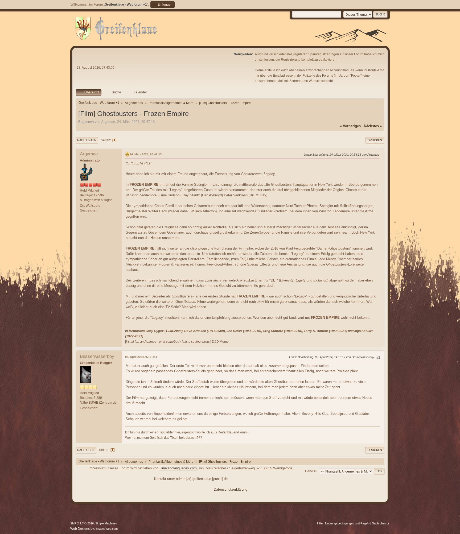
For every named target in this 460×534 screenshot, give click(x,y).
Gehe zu (311, 471)
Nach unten (86, 140)
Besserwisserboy (97, 356)
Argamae (89, 153)
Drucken (375, 140)
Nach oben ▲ (381, 523)
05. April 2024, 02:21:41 (141, 356)
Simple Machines (106, 523)
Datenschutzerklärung (230, 489)
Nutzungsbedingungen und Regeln (347, 523)
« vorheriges (350, 126)
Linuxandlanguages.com (178, 468)
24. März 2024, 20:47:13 (146, 154)
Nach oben (86, 450)
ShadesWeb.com (107, 528)
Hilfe (320, 523)
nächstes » (373, 126)
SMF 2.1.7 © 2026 (82, 523)
